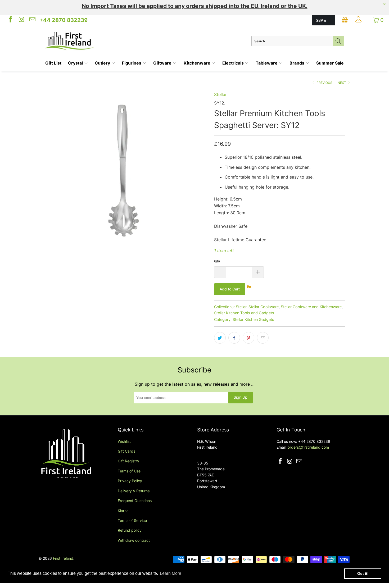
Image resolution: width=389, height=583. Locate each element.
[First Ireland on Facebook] (10, 20)
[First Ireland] (148, 41)
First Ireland (63, 558)
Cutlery (103, 63)
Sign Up (240, 397)
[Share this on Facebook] (234, 338)
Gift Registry (128, 461)
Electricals (233, 63)
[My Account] (359, 20)
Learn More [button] (170, 573)
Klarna (123, 510)
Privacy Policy (130, 481)
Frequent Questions (135, 500)
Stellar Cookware (263, 306)
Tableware (267, 63)
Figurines (132, 63)
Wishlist (124, 441)
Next (342, 83)
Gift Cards (126, 451)
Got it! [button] (363, 573)
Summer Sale (330, 63)
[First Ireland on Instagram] (20, 20)
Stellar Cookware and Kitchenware (311, 306)
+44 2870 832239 (63, 20)
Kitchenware (197, 63)
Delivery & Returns (134, 491)
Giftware (163, 63)
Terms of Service (132, 520)
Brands (297, 63)
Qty (217, 261)
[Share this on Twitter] (220, 338)
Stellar (220, 94)
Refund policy (130, 530)
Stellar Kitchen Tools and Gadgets (244, 313)
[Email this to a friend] (263, 338)
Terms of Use (129, 471)
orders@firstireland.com (308, 447)
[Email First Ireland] (32, 20)
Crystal (76, 63)
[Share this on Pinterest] (248, 338)
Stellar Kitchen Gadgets (253, 319)
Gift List (53, 63)
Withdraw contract (134, 540)
